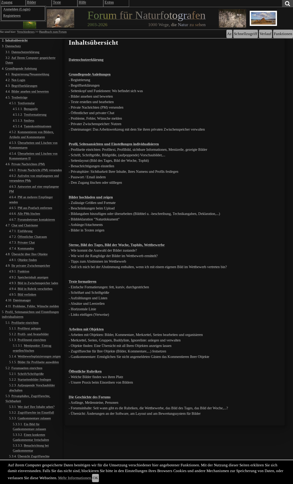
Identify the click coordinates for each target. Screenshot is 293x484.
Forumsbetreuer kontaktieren (36, 219)
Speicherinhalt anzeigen (33, 277)
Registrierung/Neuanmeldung (30, 74)
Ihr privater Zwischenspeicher (30, 265)
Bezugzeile (31, 109)
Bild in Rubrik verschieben (35, 289)
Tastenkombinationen (37, 126)
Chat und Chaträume (24, 225)
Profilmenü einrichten (32, 340)
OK (95, 478)
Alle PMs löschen (28, 213)
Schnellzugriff (245, 34)
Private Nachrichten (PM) (28, 164)
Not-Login (18, 80)
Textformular (26, 103)
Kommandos (26, 248)
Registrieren (12, 16)
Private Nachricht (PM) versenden (40, 170)
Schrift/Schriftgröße (31, 374)
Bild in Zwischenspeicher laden (38, 283)
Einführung (25, 231)
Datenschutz (13, 46)
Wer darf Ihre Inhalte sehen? (36, 407)
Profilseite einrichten (24, 322)
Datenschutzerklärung (25, 52)
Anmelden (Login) (16, 9)
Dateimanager (22, 300)
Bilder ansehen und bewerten (30, 91)
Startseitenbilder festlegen (34, 379)
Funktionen (283, 34)
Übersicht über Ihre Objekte (29, 254)
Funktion (23, 271)
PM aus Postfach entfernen (35, 208)
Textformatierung (35, 114)
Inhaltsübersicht (16, 40)
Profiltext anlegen (29, 328)
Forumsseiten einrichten (26, 368)
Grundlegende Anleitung (21, 68)
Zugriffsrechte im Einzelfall (36, 412)
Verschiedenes (26, 31)
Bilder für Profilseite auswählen (38, 362)
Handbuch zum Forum (53, 31)
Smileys (29, 120)
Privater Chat (26, 242)
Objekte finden (27, 260)
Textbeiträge (19, 97)
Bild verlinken (27, 294)
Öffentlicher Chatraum (32, 237)
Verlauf (265, 34)
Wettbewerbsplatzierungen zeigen (39, 356)
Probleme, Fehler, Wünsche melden (36, 306)
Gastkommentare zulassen (34, 418)
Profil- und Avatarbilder (33, 334)
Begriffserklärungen (24, 86)
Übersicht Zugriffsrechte (33, 456)
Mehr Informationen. (75, 478)
